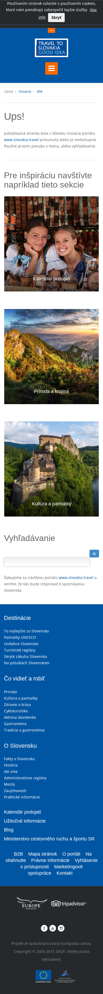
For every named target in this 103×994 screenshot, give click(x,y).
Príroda (10, 691)
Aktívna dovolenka (20, 717)
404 (39, 91)
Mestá (9, 784)
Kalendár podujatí (51, 278)
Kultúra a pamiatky (51, 503)
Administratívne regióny (25, 777)
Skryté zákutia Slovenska (25, 656)
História (11, 765)
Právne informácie (50, 860)
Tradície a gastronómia (24, 730)
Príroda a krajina (51, 391)
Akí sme (11, 771)
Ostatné (24, 91)
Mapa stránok (42, 854)
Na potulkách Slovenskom (26, 662)
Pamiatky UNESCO (20, 637)
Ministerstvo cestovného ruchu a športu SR (49, 838)
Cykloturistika (16, 710)
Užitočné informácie (25, 821)
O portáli (71, 854)
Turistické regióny (19, 650)
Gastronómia (15, 723)
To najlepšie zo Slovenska (26, 630)
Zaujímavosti (15, 790)
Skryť (56, 17)
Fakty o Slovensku (19, 758)
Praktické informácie (22, 797)
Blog (8, 829)
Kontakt (65, 873)
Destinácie (17, 618)
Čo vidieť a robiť (24, 678)
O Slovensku (20, 745)
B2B (18, 854)
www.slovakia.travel (21, 139)
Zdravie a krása (17, 704)
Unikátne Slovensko (21, 643)
